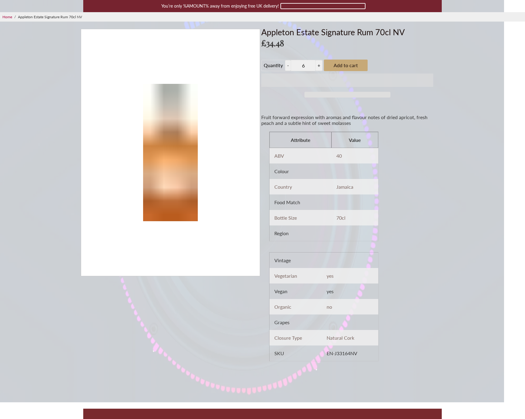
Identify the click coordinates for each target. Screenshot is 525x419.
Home (7, 17)
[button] (347, 80)
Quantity (273, 65)
